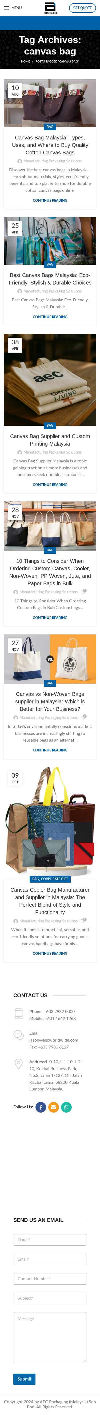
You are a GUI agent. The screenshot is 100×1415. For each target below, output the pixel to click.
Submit (24, 1379)
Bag (50, 126)
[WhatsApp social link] (66, 1107)
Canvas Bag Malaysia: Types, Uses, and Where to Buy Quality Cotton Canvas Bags (50, 145)
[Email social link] (53, 1107)
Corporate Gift (54, 879)
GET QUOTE (82, 8)
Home (25, 61)
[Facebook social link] (40, 1107)
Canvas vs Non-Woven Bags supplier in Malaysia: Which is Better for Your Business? (50, 701)
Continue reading (50, 200)
